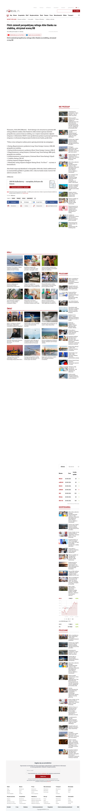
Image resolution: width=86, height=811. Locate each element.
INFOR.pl (35, 7)
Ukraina (8, 790)
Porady (69, 803)
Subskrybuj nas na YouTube (17, 35)
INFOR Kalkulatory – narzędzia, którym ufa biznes (26, 183)
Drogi (57, 790)
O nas (17, 807)
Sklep (78, 7)
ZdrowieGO (70, 796)
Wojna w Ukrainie (39, 19)
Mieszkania (46, 790)
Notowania (70, 786)
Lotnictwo (58, 793)
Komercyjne (46, 792)
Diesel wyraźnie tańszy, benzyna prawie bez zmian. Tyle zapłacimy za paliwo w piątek (49, 302)
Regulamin (50, 807)
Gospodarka (22, 796)
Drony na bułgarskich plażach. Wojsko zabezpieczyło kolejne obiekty (49, 341)
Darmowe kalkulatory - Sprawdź (20, 187)
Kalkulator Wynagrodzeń (36, 800)
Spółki (69, 790)
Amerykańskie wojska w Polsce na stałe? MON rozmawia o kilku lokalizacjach (13, 302)
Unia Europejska (10, 793)
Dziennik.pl (58, 796)
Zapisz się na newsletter (34, 35)
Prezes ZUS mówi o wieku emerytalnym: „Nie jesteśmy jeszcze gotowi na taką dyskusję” (49, 285)
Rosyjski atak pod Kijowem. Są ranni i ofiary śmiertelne (49, 324)
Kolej (57, 792)
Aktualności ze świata (11, 803)
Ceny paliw (30, 19)
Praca (32, 786)
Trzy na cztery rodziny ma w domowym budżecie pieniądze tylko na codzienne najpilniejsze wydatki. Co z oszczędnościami (49, 268)
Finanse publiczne (22, 800)
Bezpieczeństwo (11, 796)
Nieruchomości (47, 786)
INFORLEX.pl (48, 7)
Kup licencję (25, 193)
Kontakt (9, 807)
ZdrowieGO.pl (56, 7)
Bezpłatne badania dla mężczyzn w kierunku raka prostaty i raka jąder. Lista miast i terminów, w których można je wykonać (31, 268)
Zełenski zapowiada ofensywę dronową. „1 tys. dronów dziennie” (14, 341)
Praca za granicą (34, 793)
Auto (57, 801)
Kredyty (20, 801)
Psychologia (70, 801)
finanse (18, 198)
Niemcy (8, 792)
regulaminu (43, 773)
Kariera (32, 792)
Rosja (8, 789)
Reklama (25, 807)
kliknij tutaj (49, 781)
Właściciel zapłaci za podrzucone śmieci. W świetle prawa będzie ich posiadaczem (32, 285)
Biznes (20, 786)
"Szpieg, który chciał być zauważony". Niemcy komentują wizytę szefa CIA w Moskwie (14, 358)
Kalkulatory (34, 796)
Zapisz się (43, 776)
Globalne (8, 800)
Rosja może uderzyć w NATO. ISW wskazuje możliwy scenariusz (49, 358)
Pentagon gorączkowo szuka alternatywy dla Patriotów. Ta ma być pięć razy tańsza (31, 358)
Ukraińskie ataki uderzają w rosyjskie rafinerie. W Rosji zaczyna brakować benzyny (31, 341)
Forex (69, 792)
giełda (23, 198)
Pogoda (57, 803)
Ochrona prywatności (38, 807)
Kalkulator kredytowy (35, 803)
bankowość (30, 198)
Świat (8, 786)
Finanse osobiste (22, 19)
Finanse (20, 793)
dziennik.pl (41, 7)
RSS (78, 807)
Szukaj (77, 10)
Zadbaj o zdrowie (50, 19)
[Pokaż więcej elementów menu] (79, 15)
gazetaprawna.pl (71, 7)
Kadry (45, 800)
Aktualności (21, 789)
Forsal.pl (12, 21)
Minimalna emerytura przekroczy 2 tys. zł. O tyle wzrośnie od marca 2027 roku (31, 302)
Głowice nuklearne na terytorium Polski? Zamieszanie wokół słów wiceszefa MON (13, 285)
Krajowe (8, 798)
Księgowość (46, 801)
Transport (58, 786)
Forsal (8, 21)
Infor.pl (45, 796)
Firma (20, 790)
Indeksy (69, 789)
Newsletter (63, 7)
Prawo (45, 798)
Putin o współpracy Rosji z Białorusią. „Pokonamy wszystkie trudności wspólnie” (15, 325)
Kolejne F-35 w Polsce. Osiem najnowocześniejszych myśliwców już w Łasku (14, 268)
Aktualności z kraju (10, 801)
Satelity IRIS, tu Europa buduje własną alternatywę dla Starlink (31, 325)
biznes (13, 198)
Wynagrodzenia (34, 790)
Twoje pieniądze (22, 803)
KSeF (20, 792)
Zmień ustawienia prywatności (65, 807)
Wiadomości (58, 798)
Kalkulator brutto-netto (35, 798)
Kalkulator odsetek (35, 801)
